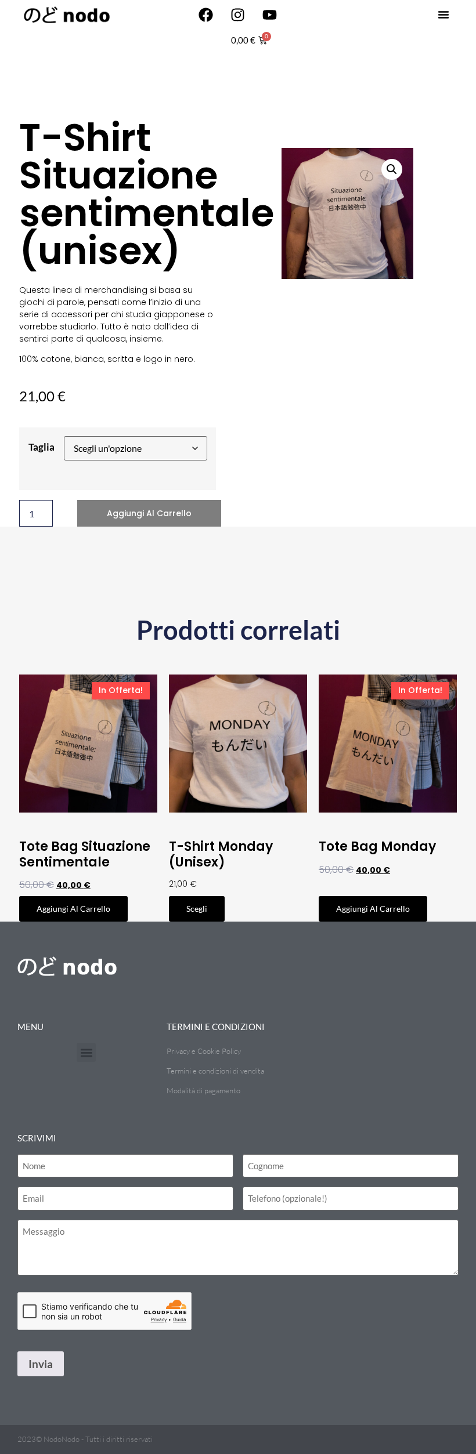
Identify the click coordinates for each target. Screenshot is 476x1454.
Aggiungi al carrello (149, 513)
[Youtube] (269, 14)
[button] (443, 14)
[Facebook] (206, 14)
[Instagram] (238, 14)
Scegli (196, 908)
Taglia (41, 447)
